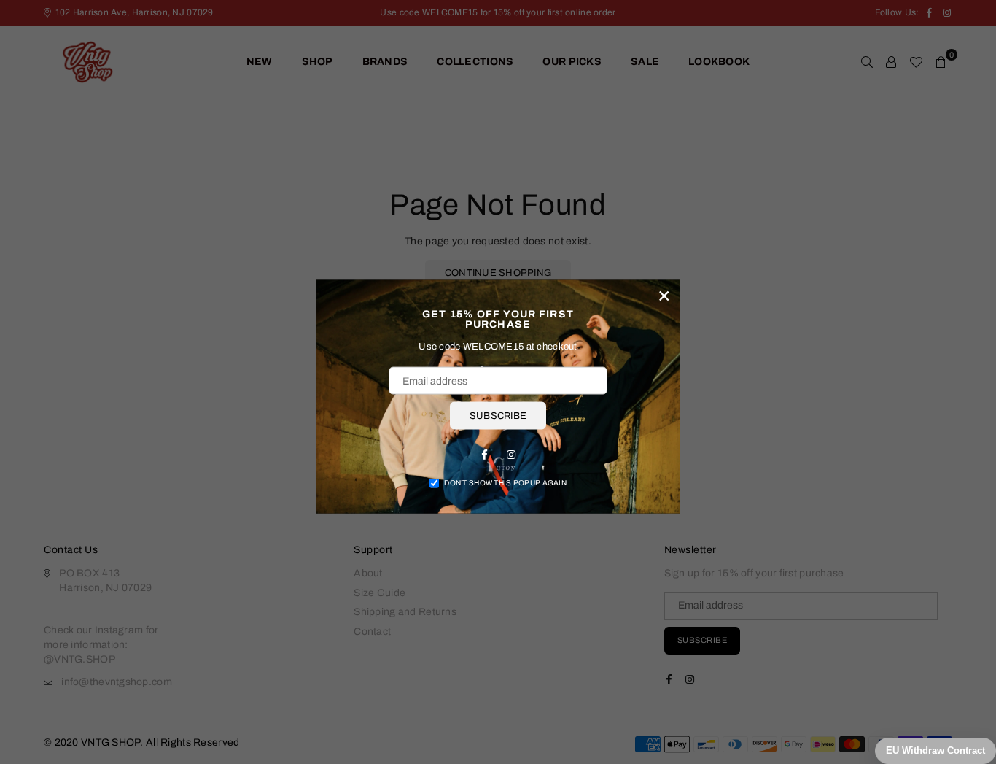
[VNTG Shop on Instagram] (511, 453)
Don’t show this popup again (505, 483)
